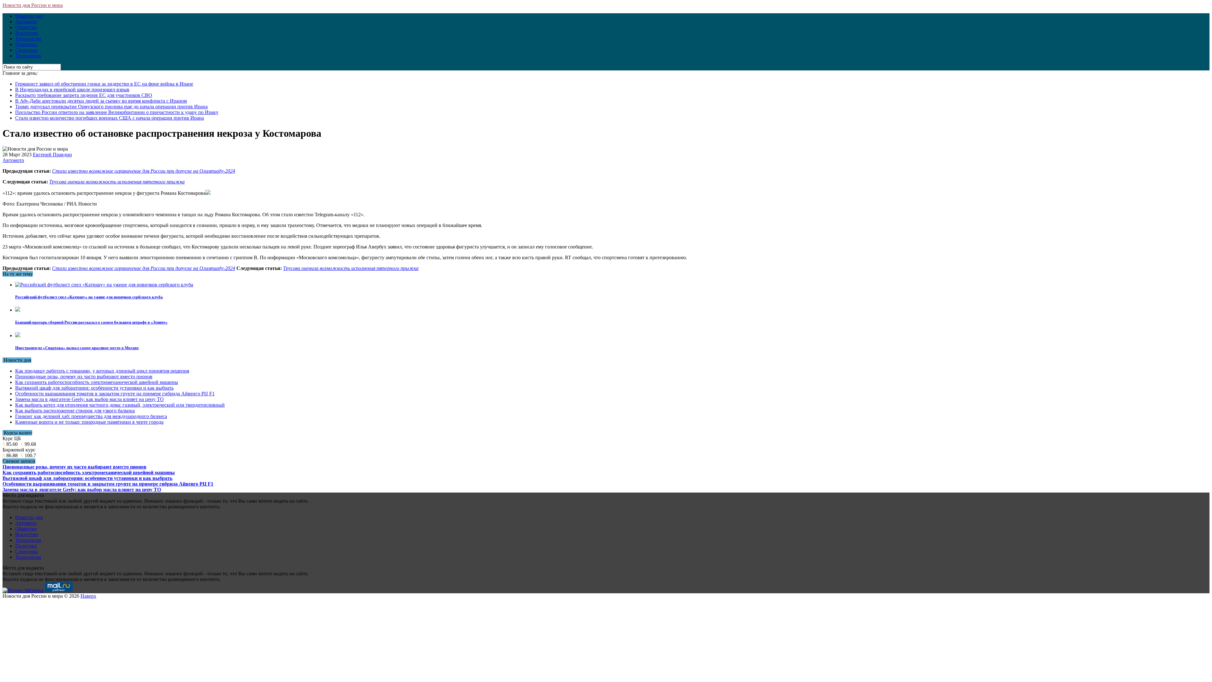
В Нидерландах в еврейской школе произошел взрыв (72, 89)
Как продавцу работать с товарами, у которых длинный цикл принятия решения (102, 371)
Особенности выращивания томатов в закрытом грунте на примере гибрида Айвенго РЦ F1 (115, 393)
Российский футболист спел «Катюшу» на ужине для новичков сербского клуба (89, 297)
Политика (26, 44)
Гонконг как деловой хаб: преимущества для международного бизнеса (91, 416)
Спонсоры (26, 50)
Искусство (26, 33)
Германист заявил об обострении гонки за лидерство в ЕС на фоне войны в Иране (104, 84)
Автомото (26, 21)
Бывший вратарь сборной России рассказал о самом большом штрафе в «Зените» (91, 322)
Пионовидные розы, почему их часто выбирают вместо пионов (83, 376)
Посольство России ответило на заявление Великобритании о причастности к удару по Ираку (116, 112)
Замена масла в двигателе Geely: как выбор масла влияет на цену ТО (89, 399)
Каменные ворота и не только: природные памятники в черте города (89, 422)
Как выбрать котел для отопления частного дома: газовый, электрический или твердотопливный (120, 405)
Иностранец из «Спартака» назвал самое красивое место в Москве (77, 347)
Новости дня (29, 16)
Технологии (28, 38)
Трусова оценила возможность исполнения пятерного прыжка (117, 181)
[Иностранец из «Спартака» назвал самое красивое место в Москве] (17, 335)
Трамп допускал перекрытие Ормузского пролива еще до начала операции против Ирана (111, 106)
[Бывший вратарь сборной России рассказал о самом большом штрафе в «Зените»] (17, 310)
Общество (26, 27)
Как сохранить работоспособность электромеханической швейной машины (96, 382)
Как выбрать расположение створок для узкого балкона (75, 410)
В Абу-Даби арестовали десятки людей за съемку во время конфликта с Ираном (101, 101)
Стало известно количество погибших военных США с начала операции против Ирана (109, 118)
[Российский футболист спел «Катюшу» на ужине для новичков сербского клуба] (104, 284)
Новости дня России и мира (33, 5)
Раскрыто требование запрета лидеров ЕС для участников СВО (83, 95)
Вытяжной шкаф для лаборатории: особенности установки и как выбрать (94, 388)
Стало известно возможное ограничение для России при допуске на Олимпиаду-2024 (143, 171)
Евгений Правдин (52, 154)
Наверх (88, 596)
